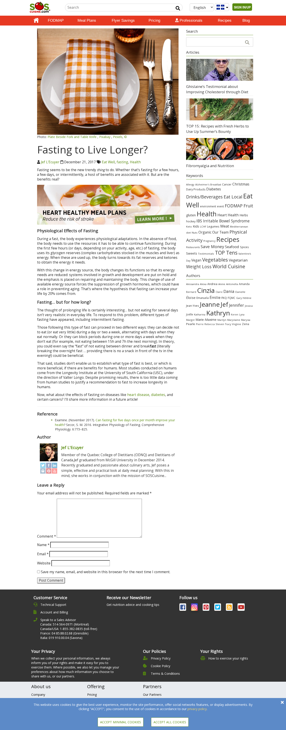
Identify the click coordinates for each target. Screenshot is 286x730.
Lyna (241, 314)
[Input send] (178, 8)
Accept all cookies (170, 722)
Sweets (191, 253)
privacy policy (197, 709)
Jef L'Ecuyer (50, 162)
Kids (196, 226)
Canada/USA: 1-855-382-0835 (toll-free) (68, 629)
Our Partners (152, 694)
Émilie (215, 297)
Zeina (245, 324)
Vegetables (215, 259)
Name (43, 545)
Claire (219, 292)
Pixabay (105, 137)
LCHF (203, 226)
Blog (246, 20)
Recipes (224, 20)
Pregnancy (209, 241)
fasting (122, 162)
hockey (191, 221)
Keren (234, 314)
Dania (228, 291)
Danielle (240, 292)
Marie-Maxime (206, 319)
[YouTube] (54, 471)
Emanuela (202, 298)
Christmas (240, 184)
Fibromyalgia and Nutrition (210, 165)
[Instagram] (43, 471)
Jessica (249, 305)
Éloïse (191, 297)
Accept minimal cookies (120, 722)
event (220, 206)
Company (38, 694)
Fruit (248, 206)
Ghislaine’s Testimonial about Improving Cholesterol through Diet (217, 89)
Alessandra (192, 284)
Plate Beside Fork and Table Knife (72, 137)
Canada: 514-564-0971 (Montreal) (64, 624)
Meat (224, 226)
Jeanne (210, 304)
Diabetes (213, 189)
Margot (190, 319)
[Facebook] (48, 465)
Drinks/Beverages (204, 197)
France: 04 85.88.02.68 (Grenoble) (64, 633)
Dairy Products (195, 189)
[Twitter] (43, 465)
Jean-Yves (192, 306)
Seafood (232, 246)
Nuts (195, 232)
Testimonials (206, 253)
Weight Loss (199, 267)
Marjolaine (233, 319)
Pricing (154, 20)
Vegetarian (238, 260)
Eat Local (233, 197)
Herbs (244, 215)
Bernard (191, 292)
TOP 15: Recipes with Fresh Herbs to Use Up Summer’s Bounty (217, 128)
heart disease (138, 394)
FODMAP (56, 20)
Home (36, 21)
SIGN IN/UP (242, 7)
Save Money (212, 246)
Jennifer (236, 305)
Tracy (228, 324)
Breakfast (215, 184)
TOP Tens (226, 252)
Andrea (212, 284)
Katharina (199, 314)
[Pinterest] (48, 471)
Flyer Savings (123, 20)
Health (135, 162)
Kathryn (218, 313)
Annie (221, 284)
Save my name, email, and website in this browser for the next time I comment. (105, 572)
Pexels (117, 137)
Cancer (226, 184)
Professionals (190, 20)
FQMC (231, 298)
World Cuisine (228, 266)
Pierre (200, 324)
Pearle (190, 324)
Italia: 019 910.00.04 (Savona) (61, 638)
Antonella (232, 284)
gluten (191, 215)
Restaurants (193, 247)
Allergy (190, 184)
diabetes (158, 394)
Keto (189, 226)
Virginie (236, 324)
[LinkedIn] (54, 465)
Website (43, 563)
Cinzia (206, 290)
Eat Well (108, 162)
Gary (239, 298)
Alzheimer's (202, 184)
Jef (224, 304)
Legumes (213, 226)
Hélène (247, 298)
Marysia (245, 319)
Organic (204, 232)
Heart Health (228, 215)
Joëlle (189, 314)
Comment (46, 536)
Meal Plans (87, 20)
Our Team (220, 232)
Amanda (244, 284)
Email (42, 554)
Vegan (196, 260)
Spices (244, 247)
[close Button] (282, 702)
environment (208, 206)
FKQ (224, 298)
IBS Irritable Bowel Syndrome (223, 220)
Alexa (203, 284)
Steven (220, 324)
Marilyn (221, 319)
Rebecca (209, 324)
